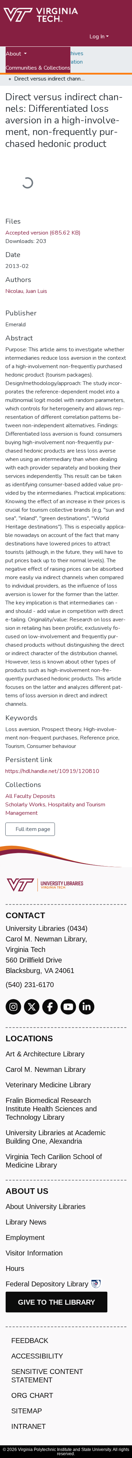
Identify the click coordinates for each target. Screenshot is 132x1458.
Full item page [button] (32, 829)
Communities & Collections (38, 68)
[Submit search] (75, 36)
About (14, 54)
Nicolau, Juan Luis (26, 291)
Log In (97, 36)
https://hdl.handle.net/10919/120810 (52, 771)
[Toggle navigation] (122, 37)
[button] (84, 36)
